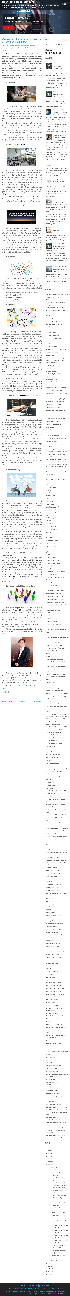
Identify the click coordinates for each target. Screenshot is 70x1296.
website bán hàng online (53, 1093)
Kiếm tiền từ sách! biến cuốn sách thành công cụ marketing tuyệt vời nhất (55, 661)
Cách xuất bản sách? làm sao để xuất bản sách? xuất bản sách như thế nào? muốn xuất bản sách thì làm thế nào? (56, 457)
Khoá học (48, 627)
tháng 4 (53, 1170)
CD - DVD (48, 484)
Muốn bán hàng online (52, 763)
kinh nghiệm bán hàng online (54, 690)
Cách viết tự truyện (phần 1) (59, 1183)
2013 (49, 1274)
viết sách (48, 1060)
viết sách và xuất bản (52, 1082)
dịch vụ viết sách (51, 526)
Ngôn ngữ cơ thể (50, 788)
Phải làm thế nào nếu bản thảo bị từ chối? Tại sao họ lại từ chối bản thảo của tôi (56, 862)
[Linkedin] (36, 1285)
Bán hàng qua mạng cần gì (53, 335)
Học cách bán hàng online (53, 566)
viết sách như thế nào (52, 1071)
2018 (49, 1164)
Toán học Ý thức (50, 1002)
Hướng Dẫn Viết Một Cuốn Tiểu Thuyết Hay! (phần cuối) (58, 1198)
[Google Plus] (27, 1285)
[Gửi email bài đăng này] (3, 692)
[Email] (47, 1285)
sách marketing (50, 938)
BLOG (47, 368)
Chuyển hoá (49, 493)
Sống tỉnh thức (50, 966)
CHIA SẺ (48, 490)
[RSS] (44, 1285)
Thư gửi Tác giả (50, 977)
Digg (5, 688)
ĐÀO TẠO (48, 532)
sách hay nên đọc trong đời (53, 915)
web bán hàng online (52, 1090)
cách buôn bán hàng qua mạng (54, 416)
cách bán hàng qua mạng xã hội (55, 401)
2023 (49, 1153)
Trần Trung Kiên (11, 1291)
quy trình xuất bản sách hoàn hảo (55, 890)
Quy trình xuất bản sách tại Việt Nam (56, 893)
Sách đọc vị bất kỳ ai (52, 907)
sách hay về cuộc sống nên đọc (54, 923)
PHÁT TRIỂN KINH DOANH (54, 876)
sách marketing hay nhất (53, 943)
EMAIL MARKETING (52, 546)
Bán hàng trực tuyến (51, 346)
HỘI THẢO (49, 582)
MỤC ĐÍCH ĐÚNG (51, 760)
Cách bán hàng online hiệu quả (54, 385)
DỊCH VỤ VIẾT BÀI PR (52, 523)
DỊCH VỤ (48, 521)
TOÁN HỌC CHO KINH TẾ (53, 991)
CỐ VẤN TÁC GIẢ (51, 510)
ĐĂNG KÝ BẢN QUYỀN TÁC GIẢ (55, 535)
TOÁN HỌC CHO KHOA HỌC (54, 985)
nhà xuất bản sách (51, 796)
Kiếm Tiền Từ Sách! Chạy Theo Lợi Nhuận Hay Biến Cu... (59, 1220)
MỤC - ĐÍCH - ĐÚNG (52, 757)
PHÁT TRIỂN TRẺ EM (52, 879)
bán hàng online (50, 318)
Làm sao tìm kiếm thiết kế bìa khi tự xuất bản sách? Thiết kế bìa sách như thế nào (56, 709)
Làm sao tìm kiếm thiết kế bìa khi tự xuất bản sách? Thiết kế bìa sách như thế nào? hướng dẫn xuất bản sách (56, 716)
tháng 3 (53, 1260)
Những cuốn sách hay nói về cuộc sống (57, 828)
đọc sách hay (49, 538)
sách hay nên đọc (51, 912)
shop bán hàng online (52, 963)
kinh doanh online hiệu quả (53, 685)
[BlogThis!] (5, 692)
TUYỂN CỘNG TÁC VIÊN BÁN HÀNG (56, 1027)
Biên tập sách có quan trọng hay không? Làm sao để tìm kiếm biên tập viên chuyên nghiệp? (57, 360)
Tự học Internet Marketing (53, 1043)
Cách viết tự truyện (51, 433)
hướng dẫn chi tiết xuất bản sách (55, 602)
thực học (48, 980)
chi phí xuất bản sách (52, 487)
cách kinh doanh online (52, 421)
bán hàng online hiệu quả (53, 321)
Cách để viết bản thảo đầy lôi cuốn (55, 418)
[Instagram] (33, 1285)
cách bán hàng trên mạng (53, 407)
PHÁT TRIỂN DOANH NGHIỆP (55, 873)
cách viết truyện (50, 430)
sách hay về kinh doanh (53, 926)
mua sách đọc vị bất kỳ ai (53, 754)
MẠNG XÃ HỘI (50, 746)
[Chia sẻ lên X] (7, 692)
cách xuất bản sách (51, 441)
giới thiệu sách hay (51, 552)
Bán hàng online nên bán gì (54, 324)
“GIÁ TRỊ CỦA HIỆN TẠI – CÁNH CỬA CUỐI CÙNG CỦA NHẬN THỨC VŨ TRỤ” (57, 297)
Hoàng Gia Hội (62, 1293)
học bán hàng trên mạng (53, 563)
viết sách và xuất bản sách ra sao (55, 1085)
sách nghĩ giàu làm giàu (52, 954)
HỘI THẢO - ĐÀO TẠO (52, 585)
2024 (49, 1151)
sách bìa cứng (50, 904)
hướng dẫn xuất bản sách (53, 610)
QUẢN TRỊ (49, 882)
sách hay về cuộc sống (52, 921)
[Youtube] (39, 1285)
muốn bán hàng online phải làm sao (56, 766)
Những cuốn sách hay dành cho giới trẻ (57, 815)
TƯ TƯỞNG (49, 1046)
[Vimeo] (42, 1285)
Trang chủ (64, 4)
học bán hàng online (52, 557)
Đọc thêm (8, 26)
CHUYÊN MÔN (50, 496)
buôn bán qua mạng (51, 371)
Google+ (29, 686)
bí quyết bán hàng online (53, 352)
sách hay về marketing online (54, 935)
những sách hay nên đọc (53, 857)
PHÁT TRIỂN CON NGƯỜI (53, 870)
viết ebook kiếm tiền (52, 1057)
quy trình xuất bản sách (52, 887)
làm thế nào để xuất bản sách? (54, 735)
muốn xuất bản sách (51, 774)
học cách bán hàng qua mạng (54, 569)
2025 (49, 1148)
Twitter (22, 686)
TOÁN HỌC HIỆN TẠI (52, 1000)
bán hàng (48, 315)
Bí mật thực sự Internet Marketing (56, 349)
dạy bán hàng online (52, 518)
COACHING (49, 501)
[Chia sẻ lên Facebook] (9, 692)
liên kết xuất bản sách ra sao (54, 743)
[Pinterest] (30, 1285)
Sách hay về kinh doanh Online (55, 929)
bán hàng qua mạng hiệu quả (54, 338)
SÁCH (48, 901)
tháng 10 (53, 1167)
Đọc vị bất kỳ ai (50, 543)
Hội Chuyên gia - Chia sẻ (37, 1291)
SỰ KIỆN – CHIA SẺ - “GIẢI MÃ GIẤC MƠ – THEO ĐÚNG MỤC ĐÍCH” (60, 181)
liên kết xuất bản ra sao (52, 740)
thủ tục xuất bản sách (52, 971)
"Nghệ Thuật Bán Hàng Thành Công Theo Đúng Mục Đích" (60, 94)
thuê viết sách (50, 974)
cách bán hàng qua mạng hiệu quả (55, 399)
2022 (49, 1156)
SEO (47, 960)
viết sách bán (50, 1063)
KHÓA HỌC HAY (51, 635)
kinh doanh (49, 679)
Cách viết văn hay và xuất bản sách (56, 438)
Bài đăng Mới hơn (7, 701)
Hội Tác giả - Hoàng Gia (23, 1291)
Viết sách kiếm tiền (51, 1068)
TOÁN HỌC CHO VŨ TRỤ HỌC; (55, 994)
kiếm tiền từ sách (51, 656)
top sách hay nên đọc (52, 1005)
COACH (48, 498)
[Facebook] (24, 1285)
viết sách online (50, 1079)
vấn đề (48, 1054)
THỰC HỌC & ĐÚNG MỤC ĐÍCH (18, 2)
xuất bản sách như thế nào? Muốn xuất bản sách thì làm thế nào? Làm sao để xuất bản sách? (56, 1130)
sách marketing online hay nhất (55, 952)
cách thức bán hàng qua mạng (54, 424)
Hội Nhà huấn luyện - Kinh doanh (54, 1291)
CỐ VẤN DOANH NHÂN (53, 507)
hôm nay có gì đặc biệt (52, 588)
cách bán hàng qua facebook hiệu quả (56, 393)
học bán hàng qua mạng (52, 560)
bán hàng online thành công (54, 327)
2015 (49, 1269)
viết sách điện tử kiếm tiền (53, 1065)
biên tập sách (50, 355)
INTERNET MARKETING (53, 624)
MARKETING (50, 749)
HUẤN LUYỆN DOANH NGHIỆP (55, 591)
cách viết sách (50, 427)
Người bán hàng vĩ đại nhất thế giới (56, 791)
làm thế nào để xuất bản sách (54, 732)
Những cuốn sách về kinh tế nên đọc (56, 834)
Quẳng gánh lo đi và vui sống (54, 884)
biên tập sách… (50, 365)
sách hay (48, 909)
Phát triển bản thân (51, 867)
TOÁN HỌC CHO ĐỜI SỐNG (54, 983)
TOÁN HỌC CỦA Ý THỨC (53, 997)
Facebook (14, 686)
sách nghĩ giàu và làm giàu (53, 957)
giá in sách (49, 549)
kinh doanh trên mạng (52, 688)
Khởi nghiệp (49, 653)
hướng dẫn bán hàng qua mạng (54, 596)
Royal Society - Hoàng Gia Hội (57, 1289)
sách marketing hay (52, 940)
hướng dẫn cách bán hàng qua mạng (56, 599)
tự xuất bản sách (50, 1049)
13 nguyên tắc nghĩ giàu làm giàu (55, 307)
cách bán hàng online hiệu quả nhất (56, 387)
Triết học (48, 1021)
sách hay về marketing (52, 932)
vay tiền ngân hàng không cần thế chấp (57, 1051)
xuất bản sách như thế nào (53, 1104)
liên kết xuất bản (50, 738)
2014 (49, 1271)
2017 (49, 1263)
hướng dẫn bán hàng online (54, 593)
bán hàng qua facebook (52, 330)
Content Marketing (51, 504)
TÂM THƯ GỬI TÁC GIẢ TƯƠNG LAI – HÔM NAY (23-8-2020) (60, 269)
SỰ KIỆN (48, 969)
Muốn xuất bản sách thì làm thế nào (56, 777)
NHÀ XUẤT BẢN (51, 794)
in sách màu (49, 618)
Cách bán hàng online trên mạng (55, 390)
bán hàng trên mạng (52, 344)
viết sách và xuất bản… (52, 1088)
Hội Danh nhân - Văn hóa (50, 1293)
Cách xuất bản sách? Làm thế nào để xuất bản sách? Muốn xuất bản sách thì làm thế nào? (57, 479)
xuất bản (48, 1099)
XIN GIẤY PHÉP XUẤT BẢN (54, 1096)
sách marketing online (52, 946)
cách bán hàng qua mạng (53, 396)
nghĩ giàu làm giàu (51, 782)
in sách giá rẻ (50, 616)
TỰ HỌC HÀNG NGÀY (52, 1040)
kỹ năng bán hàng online (53, 701)
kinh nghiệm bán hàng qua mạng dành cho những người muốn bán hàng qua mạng (57, 696)
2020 (49, 1162)
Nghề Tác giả (50, 779)
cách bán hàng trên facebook (54, 404)
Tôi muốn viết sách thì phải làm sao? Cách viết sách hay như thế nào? (21, 40)
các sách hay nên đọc (52, 379)
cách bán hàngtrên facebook (54, 413)
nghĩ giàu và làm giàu (52, 785)
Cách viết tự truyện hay (52, 435)
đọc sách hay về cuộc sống (53, 540)
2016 (49, 1266)
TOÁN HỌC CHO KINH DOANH (55, 988)
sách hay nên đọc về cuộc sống (54, 918)
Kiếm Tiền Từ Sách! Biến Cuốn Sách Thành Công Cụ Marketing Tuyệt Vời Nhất (56, 669)
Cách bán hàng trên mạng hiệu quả (55, 410)
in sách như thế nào (51, 621)
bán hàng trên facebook (53, 341)
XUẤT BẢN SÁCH (51, 1102)
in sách (48, 613)
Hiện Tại (48, 554)
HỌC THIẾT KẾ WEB (52, 574)
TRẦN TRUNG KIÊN (52, 1018)
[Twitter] (22, 1285)
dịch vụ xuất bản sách (52, 529)
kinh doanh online (51, 682)
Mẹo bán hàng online (52, 752)
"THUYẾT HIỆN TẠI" (52, 165)
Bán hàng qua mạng (51, 332)
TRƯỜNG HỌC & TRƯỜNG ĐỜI (54, 1024)
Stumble (37, 686)
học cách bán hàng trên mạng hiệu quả (57, 571)
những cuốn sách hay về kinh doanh (56, 831)
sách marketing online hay (53, 949)
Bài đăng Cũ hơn (36, 701)
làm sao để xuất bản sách (53, 704)
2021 (49, 1159)
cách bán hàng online (52, 382)
